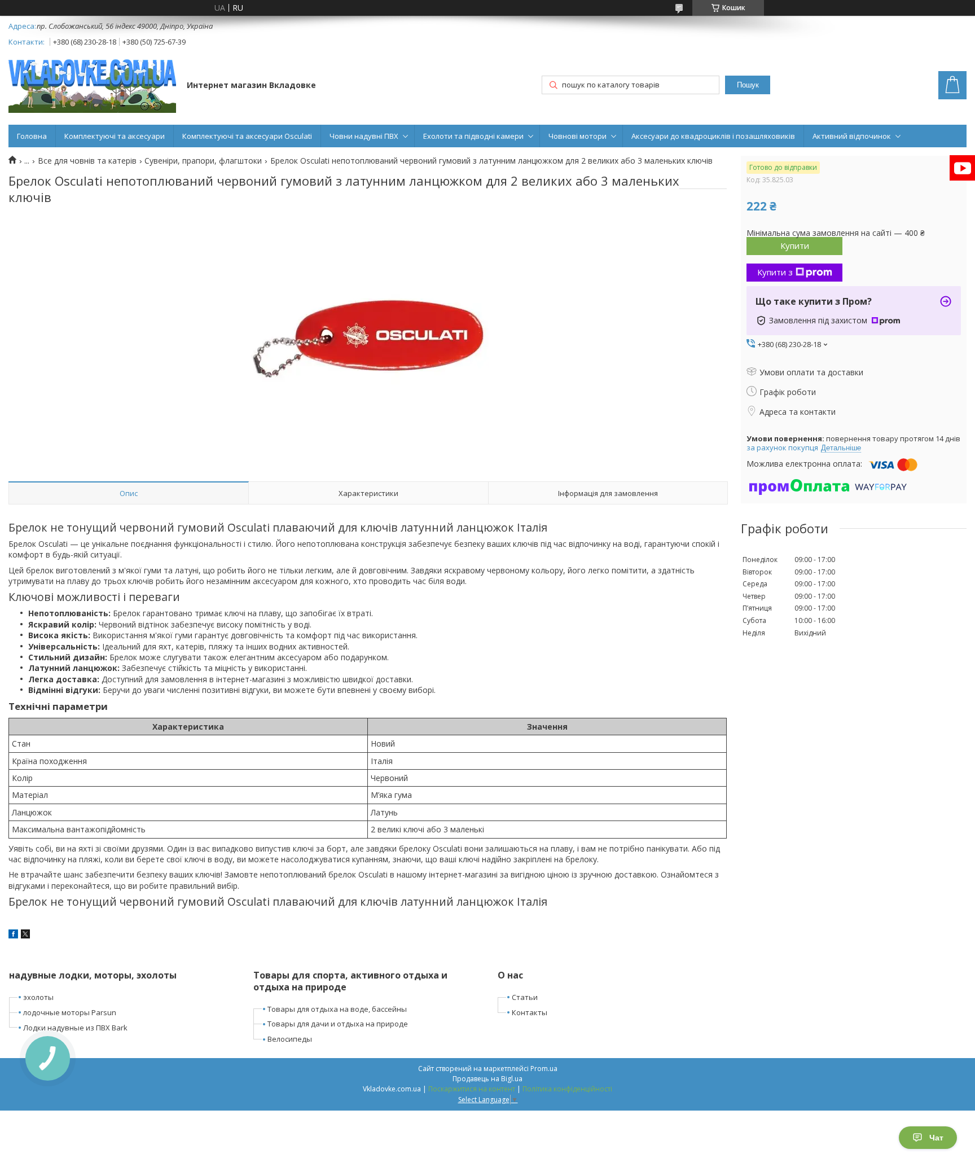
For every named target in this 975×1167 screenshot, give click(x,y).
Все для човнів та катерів (87, 161)
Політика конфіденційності (567, 1089)
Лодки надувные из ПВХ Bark (75, 1028)
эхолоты (38, 997)
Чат (936, 1137)
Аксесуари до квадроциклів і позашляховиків (713, 136)
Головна (32, 136)
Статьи (525, 997)
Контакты (529, 1012)
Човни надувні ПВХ (364, 136)
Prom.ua (543, 1068)
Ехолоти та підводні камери (473, 136)
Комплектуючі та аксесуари (114, 136)
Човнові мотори (577, 136)
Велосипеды (289, 1039)
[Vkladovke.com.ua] (92, 86)
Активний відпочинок (852, 136)
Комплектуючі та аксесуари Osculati (247, 136)
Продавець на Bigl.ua (487, 1078)
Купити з (775, 272)
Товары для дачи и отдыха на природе (337, 1024)
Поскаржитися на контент (471, 1089)
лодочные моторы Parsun (69, 1012)
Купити (794, 245)
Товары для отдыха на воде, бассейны (337, 1009)
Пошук (748, 85)
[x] (25, 935)
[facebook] (13, 935)
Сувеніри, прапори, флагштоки (203, 161)
